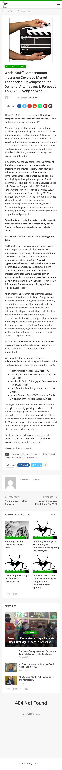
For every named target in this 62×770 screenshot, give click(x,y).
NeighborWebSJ (30, 457)
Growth (53, 454)
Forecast (37, 454)
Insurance (9, 457)
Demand (27, 454)
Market (18, 457)
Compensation (16, 454)
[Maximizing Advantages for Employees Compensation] (17, 564)
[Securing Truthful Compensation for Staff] (17, 530)
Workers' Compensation (16, 66)
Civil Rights (31, 633)
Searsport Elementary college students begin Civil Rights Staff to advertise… (31, 640)
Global (45, 454)
